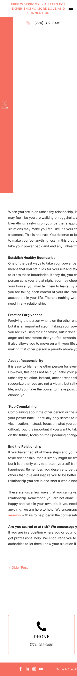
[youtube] (41, 669)
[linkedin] (27, 669)
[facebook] (20, 669)
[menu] (71, 8)
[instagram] (34, 669)
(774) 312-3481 (47, 23)
